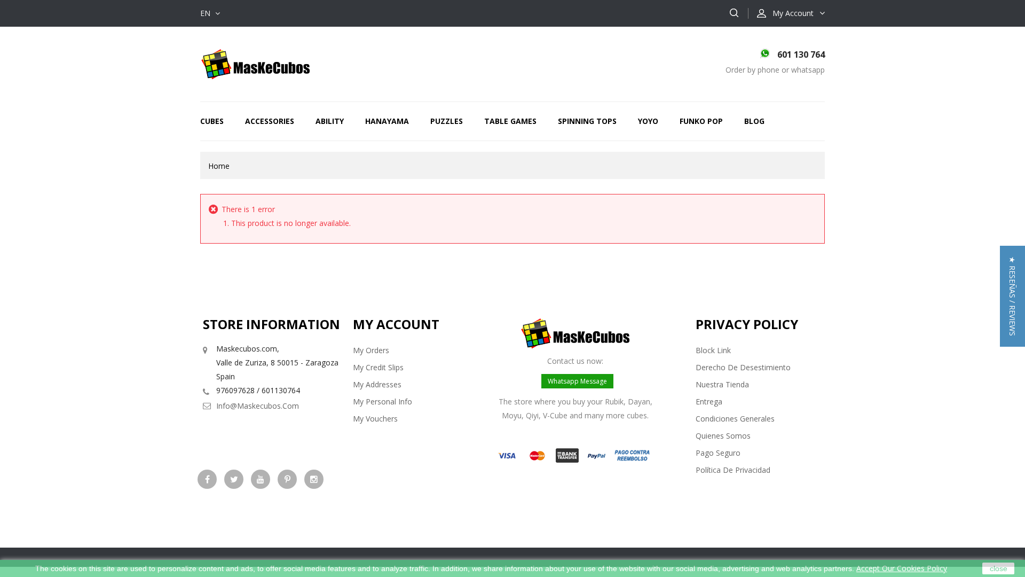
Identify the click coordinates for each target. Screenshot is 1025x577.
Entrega (709, 401)
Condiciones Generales (735, 419)
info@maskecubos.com (257, 406)
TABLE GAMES (510, 121)
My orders (371, 350)
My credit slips (378, 367)
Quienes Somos (723, 436)
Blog (754, 121)
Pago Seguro (718, 453)
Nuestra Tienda (722, 384)
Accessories (269, 121)
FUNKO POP (701, 121)
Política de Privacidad (733, 470)
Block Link (713, 350)
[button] (1012, 296)
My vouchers (375, 419)
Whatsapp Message (577, 381)
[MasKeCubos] (255, 63)
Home (219, 166)
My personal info (382, 401)
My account (396, 324)
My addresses (377, 384)
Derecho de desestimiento (743, 367)
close (998, 568)
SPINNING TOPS (587, 121)
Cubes (212, 121)
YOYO (648, 121)
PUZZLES (446, 121)
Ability (330, 121)
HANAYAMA (387, 121)
